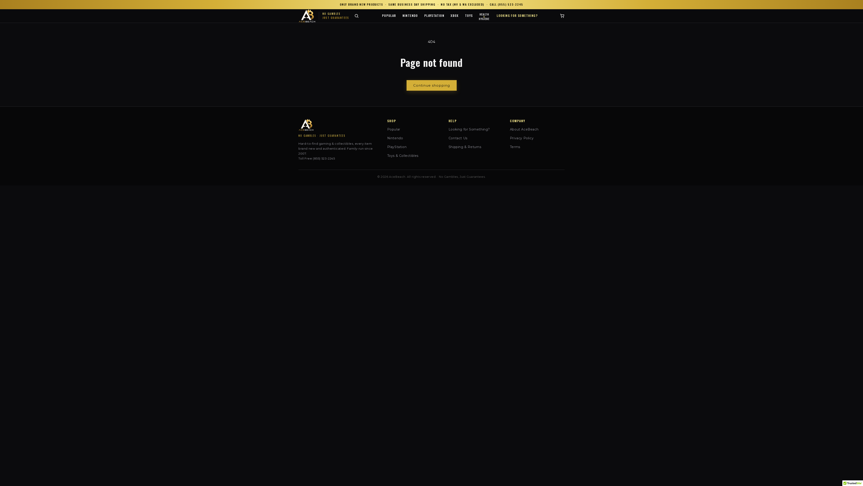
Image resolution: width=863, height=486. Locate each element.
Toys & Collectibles (402, 156)
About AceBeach (524, 129)
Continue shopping (431, 85)
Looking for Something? (517, 15)
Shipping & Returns (465, 147)
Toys (469, 15)
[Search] (356, 16)
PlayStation (434, 15)
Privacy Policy (522, 138)
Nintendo (410, 15)
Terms (515, 147)
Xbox (455, 15)
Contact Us (458, 138)
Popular (389, 15)
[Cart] (562, 16)
